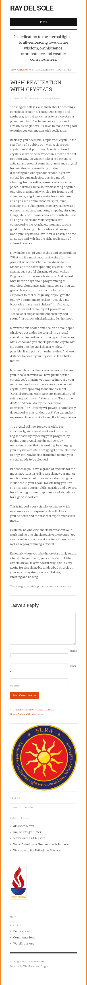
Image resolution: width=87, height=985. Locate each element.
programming (45, 586)
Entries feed (21, 931)
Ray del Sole (31, 8)
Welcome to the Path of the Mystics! (37, 850)
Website (14, 685)
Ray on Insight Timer (27, 832)
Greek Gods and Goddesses (25, 714)
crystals (31, 586)
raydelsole (34, 98)
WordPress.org (23, 943)
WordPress (29, 966)
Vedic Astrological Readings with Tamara (40, 844)
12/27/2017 (16, 98)
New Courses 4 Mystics (29, 838)
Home (23, 69)
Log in (17, 925)
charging (21, 586)
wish (69, 586)
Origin (44, 966)
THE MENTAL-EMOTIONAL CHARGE (33, 709)
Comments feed (24, 937)
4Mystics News (23, 826)
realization (60, 586)
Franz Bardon (52, 98)
